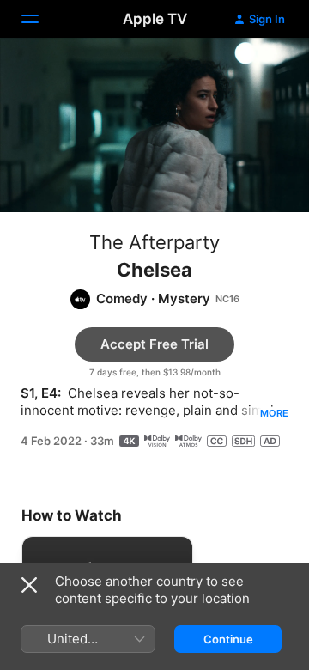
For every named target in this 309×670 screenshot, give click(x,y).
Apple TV (155, 18)
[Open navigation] (40, 19)
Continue (228, 639)
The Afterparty (154, 242)
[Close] (29, 585)
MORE (274, 413)
